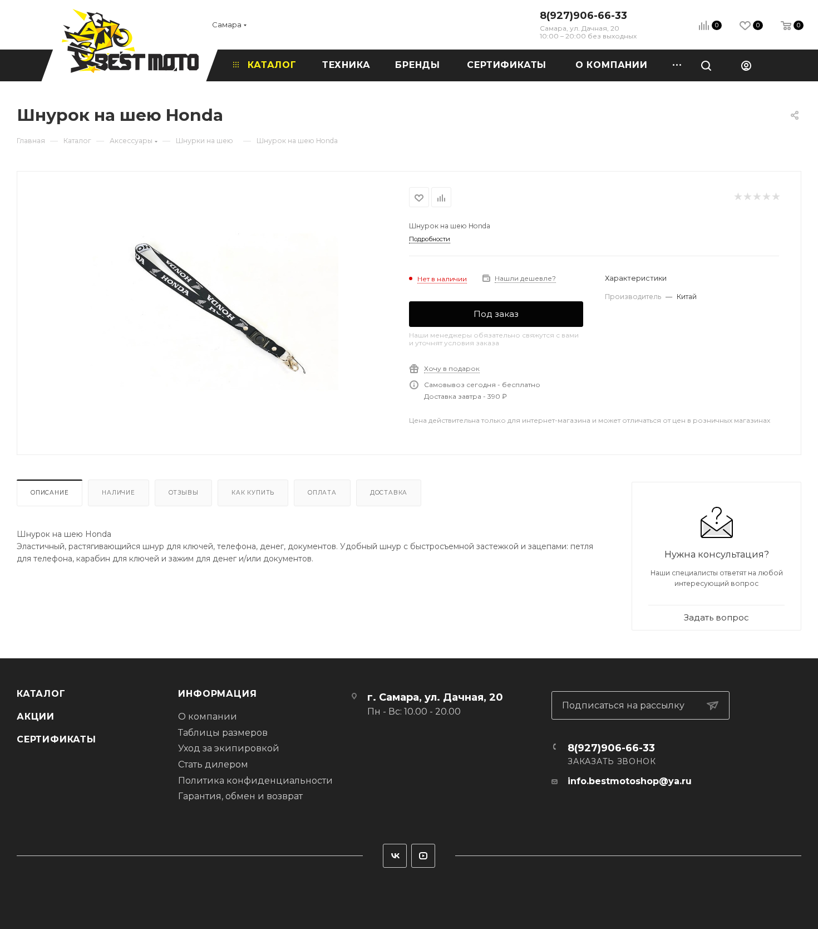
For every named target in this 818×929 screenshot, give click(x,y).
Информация (217, 693)
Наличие (118, 492)
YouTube (423, 856)
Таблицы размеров (223, 732)
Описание (49, 492)
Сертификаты (56, 739)
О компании (207, 716)
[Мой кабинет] (746, 65)
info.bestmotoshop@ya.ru (630, 781)
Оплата (322, 492)
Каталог (41, 693)
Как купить (252, 492)
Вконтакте (395, 856)
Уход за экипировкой (228, 748)
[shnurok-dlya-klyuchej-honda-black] (213, 312)
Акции (36, 716)
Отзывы (184, 492)
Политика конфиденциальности (255, 780)
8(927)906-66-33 (583, 15)
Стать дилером (213, 764)
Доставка (388, 492)
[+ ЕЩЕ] (673, 65)
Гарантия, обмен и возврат (240, 796)
